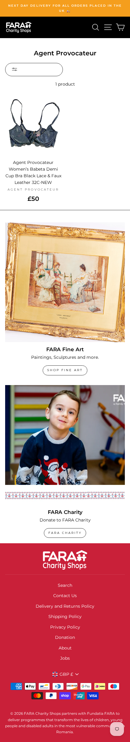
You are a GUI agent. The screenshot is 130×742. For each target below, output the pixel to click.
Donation (65, 637)
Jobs (65, 658)
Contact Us (65, 595)
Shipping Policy (65, 616)
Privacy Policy (65, 627)
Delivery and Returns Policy (65, 606)
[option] (65, 8)
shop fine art (65, 370)
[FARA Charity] (65, 445)
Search (65, 585)
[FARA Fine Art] (65, 282)
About (65, 648)
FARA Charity (65, 533)
